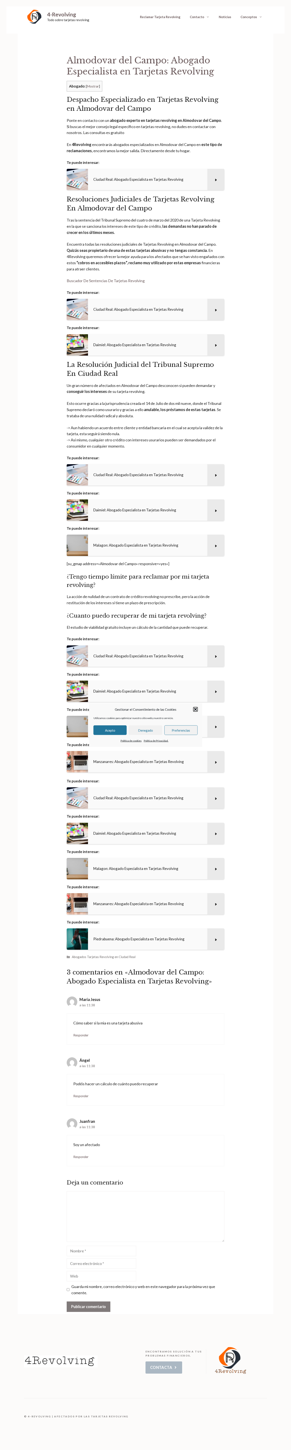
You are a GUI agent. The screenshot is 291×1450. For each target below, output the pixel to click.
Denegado (145, 730)
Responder (81, 1035)
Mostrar (93, 86)
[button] (195, 709)
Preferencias (181, 730)
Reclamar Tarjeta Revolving (160, 17)
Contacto (197, 17)
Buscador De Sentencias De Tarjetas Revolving (106, 280)
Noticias (225, 17)
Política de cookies (131, 740)
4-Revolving (61, 14)
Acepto (110, 730)
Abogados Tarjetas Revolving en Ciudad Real (103, 957)
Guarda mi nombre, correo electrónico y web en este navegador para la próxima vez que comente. (143, 1289)
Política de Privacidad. (156, 740)
